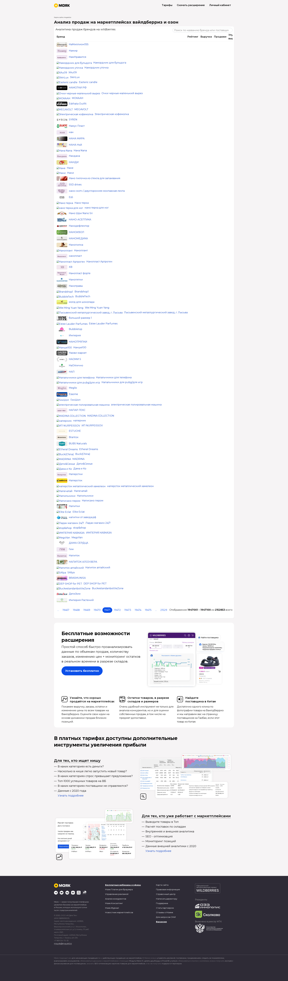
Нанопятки (76, 279)
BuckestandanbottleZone (107, 588)
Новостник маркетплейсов (119, 912)
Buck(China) (82, 454)
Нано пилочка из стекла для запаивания (94, 178)
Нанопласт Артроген (99, 261)
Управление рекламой (116, 894)
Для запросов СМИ (166, 917)
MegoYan (77, 537)
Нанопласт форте (79, 273)
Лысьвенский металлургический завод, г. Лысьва (156, 312)
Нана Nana (80, 150)
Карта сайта (162, 885)
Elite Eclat (79, 511)
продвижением (194, 958)
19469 (86, 610)
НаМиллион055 (78, 44)
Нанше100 (79, 347)
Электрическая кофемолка (112, 114)
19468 (76, 610)
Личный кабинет (220, 5)
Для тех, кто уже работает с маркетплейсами (186, 816)
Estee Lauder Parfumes (103, 323)
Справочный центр (166, 894)
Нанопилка (76, 244)
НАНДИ (74, 162)
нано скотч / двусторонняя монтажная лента (97, 190)
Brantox (73, 437)
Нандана (74, 156)
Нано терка (82, 202)
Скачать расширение (191, 5)
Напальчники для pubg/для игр (122, 382)
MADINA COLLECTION (100, 415)
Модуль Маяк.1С (136, 961)
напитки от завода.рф (82, 517)
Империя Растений (81, 600)
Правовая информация (168, 889)
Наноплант (81, 250)
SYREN (73, 119)
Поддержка (162, 903)
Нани (70, 172)
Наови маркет (78, 352)
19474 (138, 610)
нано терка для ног (97, 207)
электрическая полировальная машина (136, 404)
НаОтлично (76, 365)
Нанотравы (76, 285)
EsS (71, 197)
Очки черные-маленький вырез (122, 93)
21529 (163, 610)
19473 (127, 610)
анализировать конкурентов (66, 961)
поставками (181, 958)
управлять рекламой (166, 958)
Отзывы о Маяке (164, 912)
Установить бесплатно (82, 671)
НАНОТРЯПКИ (78, 341)
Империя (75, 335)
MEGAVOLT (81, 109)
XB (70, 267)
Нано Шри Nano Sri (81, 213)
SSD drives (75, 184)
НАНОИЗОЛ (76, 232)
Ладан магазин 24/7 (98, 522)
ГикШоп (75, 399)
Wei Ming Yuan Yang (97, 307)
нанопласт (75, 255)
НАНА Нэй (75, 144)
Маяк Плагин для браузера (119, 889)
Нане (70, 167)
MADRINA (78, 459)
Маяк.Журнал (112, 908)
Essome (73, 394)
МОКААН (77, 98)
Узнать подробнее (71, 795)
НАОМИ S (75, 359)
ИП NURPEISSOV (92, 425)
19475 (148, 610)
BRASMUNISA (77, 577)
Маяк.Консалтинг (114, 903)
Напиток (74, 555)
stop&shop (79, 527)
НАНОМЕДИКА (78, 238)
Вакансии (161, 922)
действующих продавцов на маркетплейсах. (122, 958)
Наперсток (75, 480)
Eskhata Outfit (78, 103)
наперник (79, 420)
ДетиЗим (75, 594)
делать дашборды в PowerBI (157, 961)
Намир (73, 50)
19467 (66, 610)
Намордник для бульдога (109, 62)
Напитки (74, 506)
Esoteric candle (88, 82)
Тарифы (167, 5)
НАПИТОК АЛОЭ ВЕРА (83, 561)
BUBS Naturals (78, 443)
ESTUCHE (75, 430)
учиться (173, 961)
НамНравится (77, 57)
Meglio (73, 387)
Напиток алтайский (97, 567)
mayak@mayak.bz (63, 943)
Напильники (85, 495)
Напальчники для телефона (114, 377)
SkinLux (75, 77)
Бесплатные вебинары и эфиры (123, 885)
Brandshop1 (82, 291)
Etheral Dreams (88, 449)
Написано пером (92, 500)
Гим (71, 549)
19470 (97, 610)
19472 (117, 610)
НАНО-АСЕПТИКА (80, 219)
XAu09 (73, 72)
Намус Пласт (77, 125)
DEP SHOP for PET (95, 583)
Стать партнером (165, 908)
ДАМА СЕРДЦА (78, 542)
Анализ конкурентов (115, 899)
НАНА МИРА (77, 138)
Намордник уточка (96, 67)
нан (71, 132)
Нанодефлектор (79, 225)
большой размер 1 (80, 318)
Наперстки (76, 474)
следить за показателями (213, 958)
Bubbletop (75, 329)
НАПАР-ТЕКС (77, 410)
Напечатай (80, 491)
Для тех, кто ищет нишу (77, 760)
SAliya (71, 572)
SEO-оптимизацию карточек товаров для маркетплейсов (119, 963)
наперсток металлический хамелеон (130, 486)
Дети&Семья (84, 463)
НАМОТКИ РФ (78, 87)
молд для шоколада (81, 302)
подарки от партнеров (172, 963)
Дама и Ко (79, 468)
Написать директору (166, 899)
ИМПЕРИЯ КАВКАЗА (99, 532)
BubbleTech (82, 296)
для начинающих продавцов (85, 958)
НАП (72, 371)
